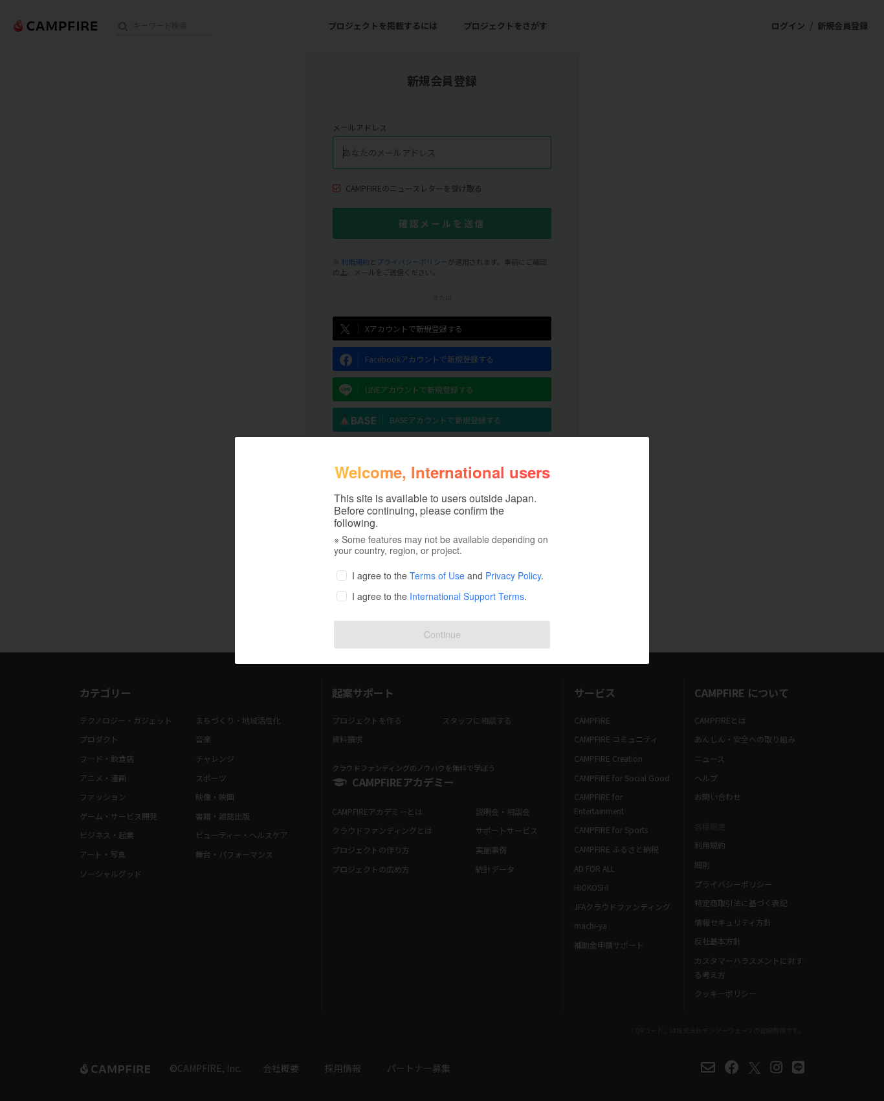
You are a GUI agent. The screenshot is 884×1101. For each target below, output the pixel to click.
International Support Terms (467, 596)
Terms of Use (437, 575)
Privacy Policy (513, 575)
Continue (442, 634)
